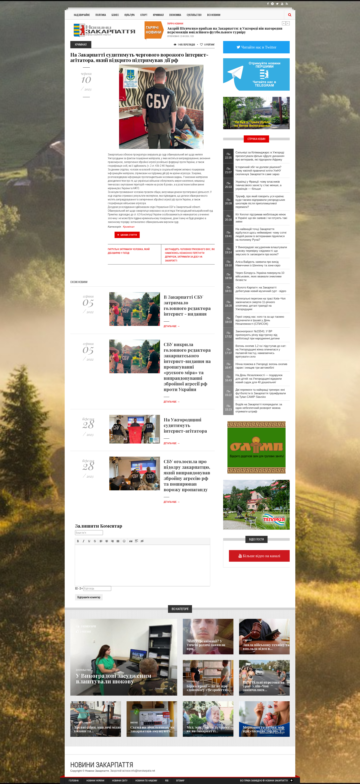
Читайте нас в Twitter (258, 47)
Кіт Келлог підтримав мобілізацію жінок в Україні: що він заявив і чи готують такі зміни (261, 218)
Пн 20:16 (228, 217)
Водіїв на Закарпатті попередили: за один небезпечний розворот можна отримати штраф (259, 408)
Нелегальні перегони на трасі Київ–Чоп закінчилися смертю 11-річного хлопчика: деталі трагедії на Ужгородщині (261, 304)
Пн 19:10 (228, 263)
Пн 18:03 (228, 320)
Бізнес (115, 15)
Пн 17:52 (228, 334)
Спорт (143, 15)
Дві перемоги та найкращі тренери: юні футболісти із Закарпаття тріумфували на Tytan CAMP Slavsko (261, 393)
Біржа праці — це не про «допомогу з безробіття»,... (209, 688)
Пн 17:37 (228, 351)
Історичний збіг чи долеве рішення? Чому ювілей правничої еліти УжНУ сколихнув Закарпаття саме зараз (258, 170)
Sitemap (180, 780)
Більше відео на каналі (261, 556)
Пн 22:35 (228, 155)
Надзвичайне (82, 15)
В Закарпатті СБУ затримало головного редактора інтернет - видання (187, 305)
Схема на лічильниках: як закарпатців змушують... (152, 729)
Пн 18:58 (228, 276)
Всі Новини (213, 15)
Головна (74, 780)
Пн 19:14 (228, 250)
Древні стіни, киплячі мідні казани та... (97, 729)
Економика (192, 681)
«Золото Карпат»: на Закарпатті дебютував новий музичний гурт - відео (261, 289)
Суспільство (194, 15)
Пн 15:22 (228, 393)
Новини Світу (120, 780)
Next (288, 23)
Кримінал (158, 15)
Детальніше (172, 326)
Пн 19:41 (228, 234)
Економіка (175, 15)
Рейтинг (209, 44)
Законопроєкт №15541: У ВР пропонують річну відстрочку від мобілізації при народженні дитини (258, 335)
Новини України (95, 780)
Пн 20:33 (228, 185)
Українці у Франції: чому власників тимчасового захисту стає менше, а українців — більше (258, 185)
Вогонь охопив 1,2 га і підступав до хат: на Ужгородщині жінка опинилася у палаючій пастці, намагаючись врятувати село (261, 351)
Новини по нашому (83, 723)
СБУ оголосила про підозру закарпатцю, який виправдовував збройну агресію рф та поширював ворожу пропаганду (187, 475)
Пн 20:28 (228, 201)
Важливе (134, 723)
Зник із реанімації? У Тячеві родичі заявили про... (206, 645)
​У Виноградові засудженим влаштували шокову (113, 678)
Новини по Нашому (146, 780)
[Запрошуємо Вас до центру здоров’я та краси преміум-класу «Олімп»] (256, 447)
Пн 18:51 (228, 289)
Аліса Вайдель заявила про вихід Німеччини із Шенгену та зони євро (258, 263)
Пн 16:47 (228, 365)
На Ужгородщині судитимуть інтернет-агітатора (185, 425)
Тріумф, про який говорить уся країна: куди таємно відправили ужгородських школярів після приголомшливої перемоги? (260, 201)
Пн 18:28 (228, 303)
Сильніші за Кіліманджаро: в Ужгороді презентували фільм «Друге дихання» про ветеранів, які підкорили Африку (260, 156)
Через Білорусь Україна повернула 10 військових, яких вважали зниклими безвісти (260, 276)
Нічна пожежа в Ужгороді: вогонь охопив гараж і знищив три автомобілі (261, 365)
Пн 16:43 (228, 378)
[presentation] (78, 541)
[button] (78, 541)
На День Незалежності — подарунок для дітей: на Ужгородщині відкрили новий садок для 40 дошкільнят (259, 378)
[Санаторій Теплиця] (256, 504)
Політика (100, 15)
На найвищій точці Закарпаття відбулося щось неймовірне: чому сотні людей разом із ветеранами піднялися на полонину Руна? (261, 234)
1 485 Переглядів (186, 44)
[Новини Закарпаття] (107, 30)
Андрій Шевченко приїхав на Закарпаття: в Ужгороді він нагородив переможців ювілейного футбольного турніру (224, 30)
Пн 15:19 (228, 407)
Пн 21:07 (228, 170)
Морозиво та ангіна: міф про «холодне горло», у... (263, 729)
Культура (129, 15)
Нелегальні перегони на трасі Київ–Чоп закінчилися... (263, 686)
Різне (245, 723)
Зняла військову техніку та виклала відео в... (266, 647)
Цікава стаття (128, 235)
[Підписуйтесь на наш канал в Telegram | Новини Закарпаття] (256, 74)
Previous (284, 23)
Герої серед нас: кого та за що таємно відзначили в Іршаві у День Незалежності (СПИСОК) (260, 320)
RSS (166, 780)
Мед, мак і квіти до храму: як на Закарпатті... (208, 729)
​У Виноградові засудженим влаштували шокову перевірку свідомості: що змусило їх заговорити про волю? (261, 251)
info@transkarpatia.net (143, 770)
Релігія (190, 723)
